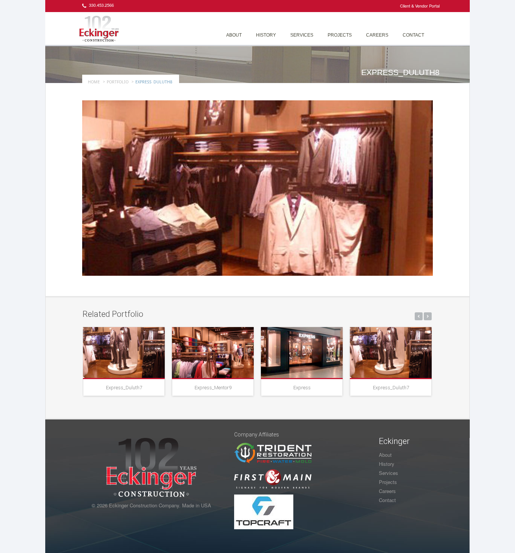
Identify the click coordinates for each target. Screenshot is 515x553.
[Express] (302, 352)
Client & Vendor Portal (420, 6)
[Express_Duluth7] (124, 352)
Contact (413, 35)
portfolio (118, 81)
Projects (340, 35)
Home (94, 81)
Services (301, 35)
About (234, 35)
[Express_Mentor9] (213, 352)
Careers (377, 35)
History (266, 35)
